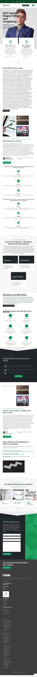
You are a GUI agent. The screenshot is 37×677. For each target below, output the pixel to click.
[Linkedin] (7, 581)
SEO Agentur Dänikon (6, 627)
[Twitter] (5, 581)
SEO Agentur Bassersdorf (6, 662)
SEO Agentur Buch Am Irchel (7, 626)
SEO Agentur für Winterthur (6, 622)
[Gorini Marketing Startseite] (6, 5)
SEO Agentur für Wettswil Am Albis (7, 645)
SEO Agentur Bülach (6, 639)
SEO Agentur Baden (6, 608)
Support (4, 605)
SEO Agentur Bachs (6, 637)
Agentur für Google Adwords (7, 612)
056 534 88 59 (6, 584)
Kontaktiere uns (5, 600)
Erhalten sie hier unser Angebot (8, 305)
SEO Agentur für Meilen (6, 660)
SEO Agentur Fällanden (6, 642)
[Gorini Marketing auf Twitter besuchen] (20, 1)
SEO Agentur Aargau (6, 611)
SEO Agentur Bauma (6, 625)
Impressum (4, 601)
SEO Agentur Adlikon (6, 623)
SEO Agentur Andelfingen (6, 624)
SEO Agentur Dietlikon (6, 653)
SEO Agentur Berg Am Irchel (7, 638)
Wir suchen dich (5, 604)
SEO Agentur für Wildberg (6, 646)
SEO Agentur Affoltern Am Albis (7, 661)
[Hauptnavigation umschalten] (33, 5)
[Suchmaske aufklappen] (31, 5)
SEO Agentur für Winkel (6, 659)
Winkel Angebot (6, 110)
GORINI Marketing (14, 672)
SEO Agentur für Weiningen (7, 620)
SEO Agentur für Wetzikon (6, 658)
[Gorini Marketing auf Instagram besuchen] (17, 1)
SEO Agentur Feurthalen (6, 655)
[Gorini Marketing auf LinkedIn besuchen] (24, 1)
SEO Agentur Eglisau (6, 641)
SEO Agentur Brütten (6, 663)
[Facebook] (3, 581)
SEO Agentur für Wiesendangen (7, 621)
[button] (18, 62)
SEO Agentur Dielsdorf (6, 640)
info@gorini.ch (6, 586)
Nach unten (6, 34)
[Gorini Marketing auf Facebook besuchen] (13, 1)
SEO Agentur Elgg (5, 654)
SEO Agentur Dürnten (6, 628)
